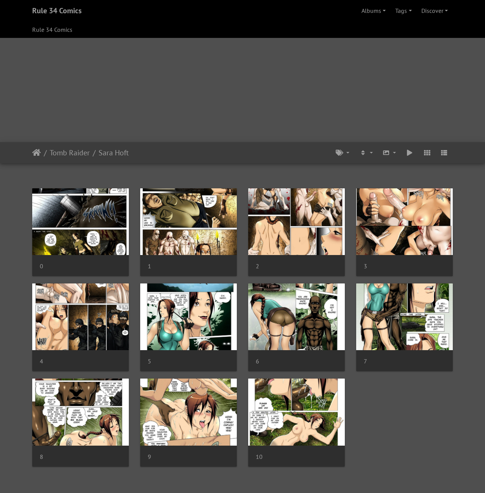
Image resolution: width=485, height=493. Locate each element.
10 (259, 456)
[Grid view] (427, 152)
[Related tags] (342, 152)
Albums (371, 10)
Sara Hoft (114, 153)
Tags (401, 10)
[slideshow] (409, 152)
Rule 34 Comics (56, 11)
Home (36, 152)
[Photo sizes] (389, 152)
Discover (432, 10)
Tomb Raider (70, 153)
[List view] (444, 152)
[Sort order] (366, 152)
